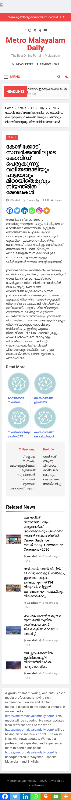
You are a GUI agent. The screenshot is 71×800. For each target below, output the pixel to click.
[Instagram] (39, 210)
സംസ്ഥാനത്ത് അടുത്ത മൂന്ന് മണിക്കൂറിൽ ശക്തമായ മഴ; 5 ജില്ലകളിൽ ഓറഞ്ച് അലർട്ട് (42, 625)
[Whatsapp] (32, 210)
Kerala (11, 137)
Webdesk (15, 200)
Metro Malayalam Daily (35, 44)
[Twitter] (17, 210)
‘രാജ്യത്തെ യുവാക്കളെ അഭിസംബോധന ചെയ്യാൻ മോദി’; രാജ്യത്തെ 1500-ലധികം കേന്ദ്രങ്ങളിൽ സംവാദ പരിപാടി (33, 18)
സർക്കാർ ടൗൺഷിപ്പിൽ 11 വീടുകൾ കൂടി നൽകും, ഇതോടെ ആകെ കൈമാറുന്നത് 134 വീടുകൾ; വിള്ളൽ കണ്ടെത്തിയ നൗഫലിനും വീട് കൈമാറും (44, 582)
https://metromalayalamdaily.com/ (29, 729)
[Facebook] (9, 210)
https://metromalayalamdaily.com (29, 716)
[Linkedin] (24, 210)
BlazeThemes (35, 785)
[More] (46, 210)
